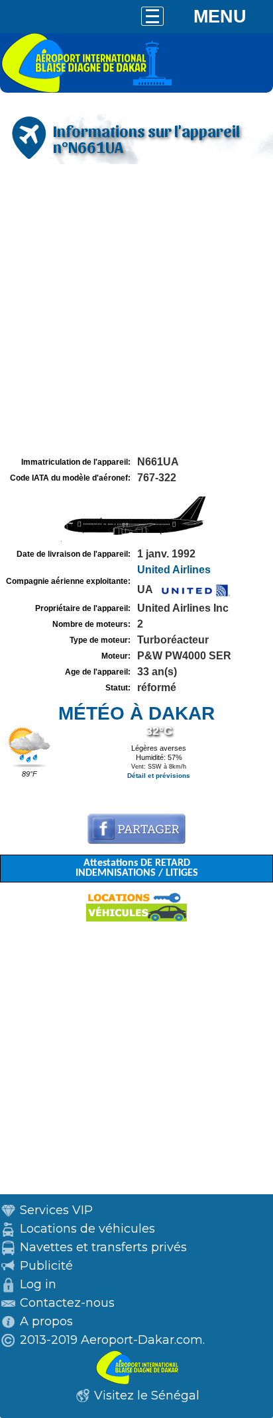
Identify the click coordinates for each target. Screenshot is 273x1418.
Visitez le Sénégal (146, 1395)
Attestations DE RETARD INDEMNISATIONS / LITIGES (137, 868)
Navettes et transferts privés (103, 1247)
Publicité (46, 1265)
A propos (46, 1321)
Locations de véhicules (87, 1228)
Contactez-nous (67, 1303)
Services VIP (56, 1210)
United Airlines (174, 569)
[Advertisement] (136, 310)
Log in (38, 1284)
